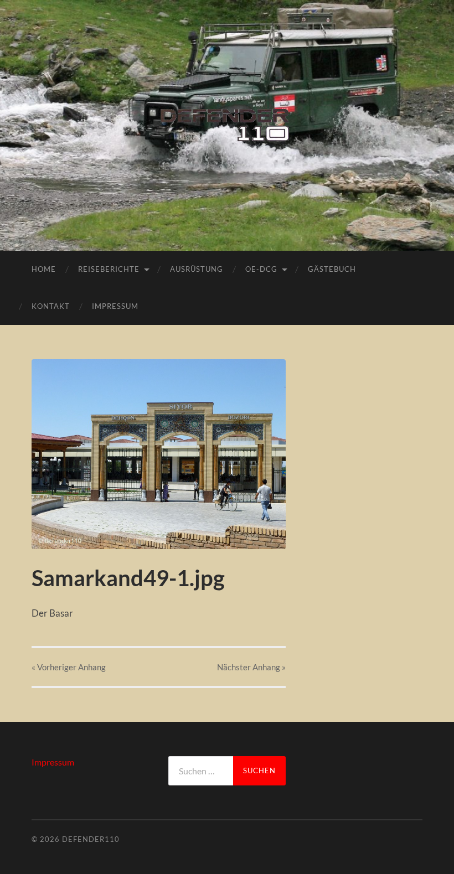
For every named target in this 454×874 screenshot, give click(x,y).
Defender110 (91, 839)
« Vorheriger (69, 667)
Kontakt (51, 306)
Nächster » (251, 667)
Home (44, 269)
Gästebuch (332, 269)
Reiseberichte (109, 269)
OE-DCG (261, 269)
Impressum (115, 306)
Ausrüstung (196, 269)
